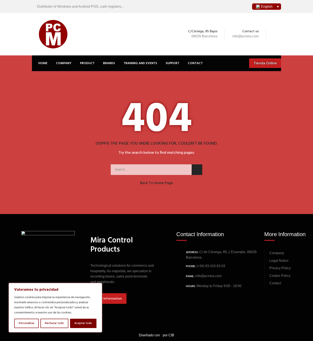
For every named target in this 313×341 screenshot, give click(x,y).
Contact (195, 63)
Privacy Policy (280, 268)
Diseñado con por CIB (156, 335)
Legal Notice (279, 260)
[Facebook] (273, 34)
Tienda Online (265, 63)
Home (42, 63)
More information (108, 299)
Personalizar (26, 323)
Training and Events (140, 63)
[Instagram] (278, 34)
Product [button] (87, 63)
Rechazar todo (54, 323)
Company (64, 63)
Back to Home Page (156, 183)
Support (172, 63)
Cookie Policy (279, 276)
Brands (109, 63)
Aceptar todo (83, 323)
